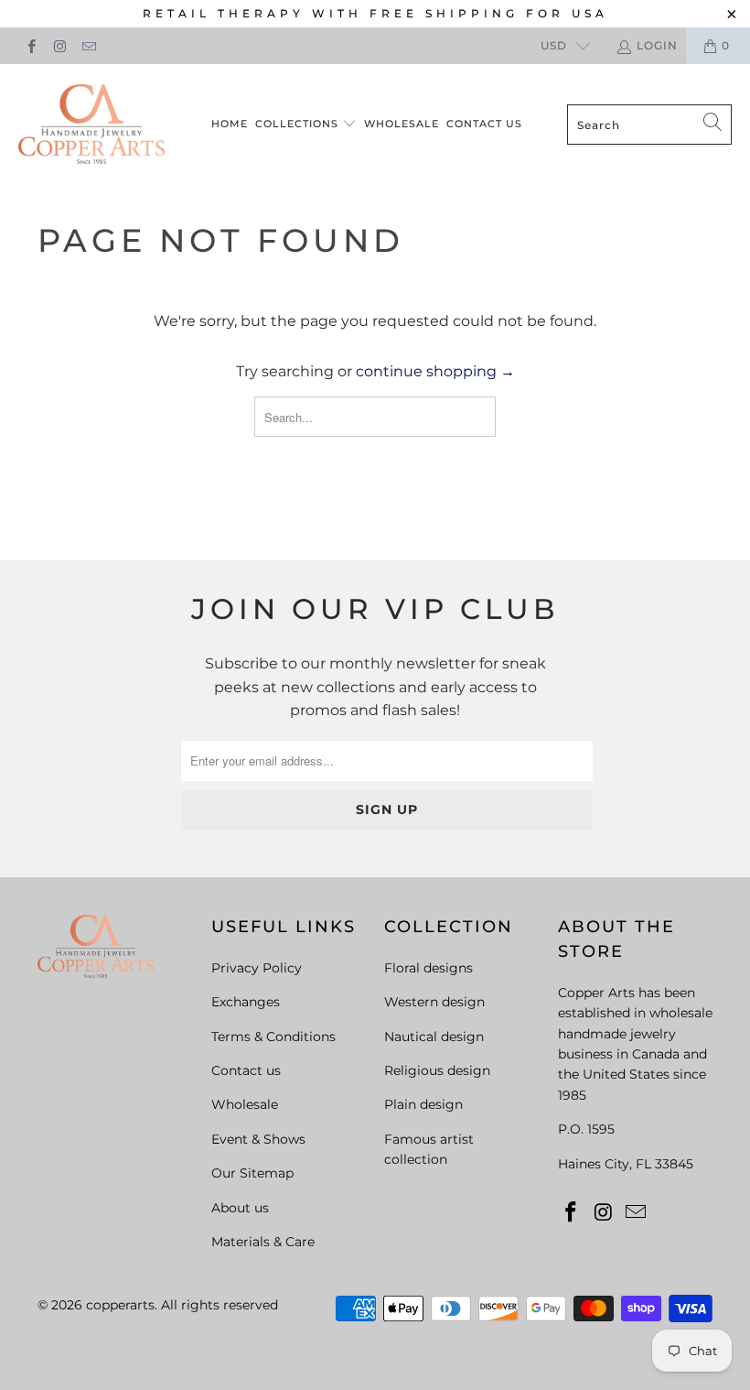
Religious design (437, 1070)
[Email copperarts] (88, 45)
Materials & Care (263, 1241)
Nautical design (434, 1036)
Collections (298, 123)
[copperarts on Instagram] (59, 45)
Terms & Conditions (273, 1036)
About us (240, 1208)
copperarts (120, 1305)
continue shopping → (435, 371)
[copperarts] (91, 125)
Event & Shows (258, 1139)
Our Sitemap (252, 1173)
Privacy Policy (256, 968)
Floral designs (428, 968)
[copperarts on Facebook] (30, 45)
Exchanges (245, 1002)
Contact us (484, 123)
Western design (434, 1002)
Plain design (423, 1104)
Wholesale (401, 123)
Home (229, 123)
